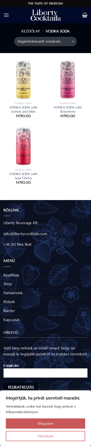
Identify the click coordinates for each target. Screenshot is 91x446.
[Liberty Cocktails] (45, 15)
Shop (8, 283)
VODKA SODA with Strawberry (68, 109)
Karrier (9, 310)
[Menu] (6, 15)
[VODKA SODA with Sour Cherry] (23, 146)
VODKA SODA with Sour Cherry (23, 176)
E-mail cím (11, 365)
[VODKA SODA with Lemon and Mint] (23, 79)
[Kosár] (85, 15)
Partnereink (13, 292)
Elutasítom (45, 436)
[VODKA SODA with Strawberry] (68, 79)
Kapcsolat (12, 319)
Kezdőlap (30, 31)
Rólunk (9, 301)
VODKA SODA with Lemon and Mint (23, 109)
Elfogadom (46, 423)
